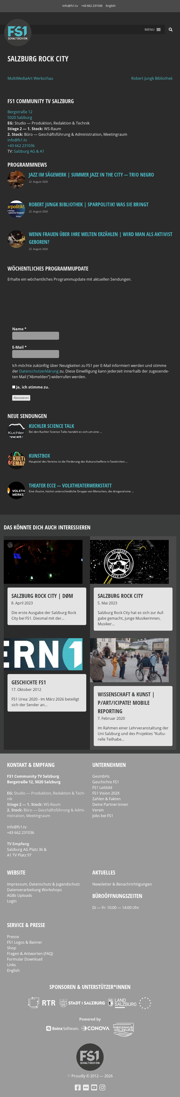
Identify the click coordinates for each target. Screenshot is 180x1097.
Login (12, 901)
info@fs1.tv (70, 6)
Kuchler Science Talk (51, 425)
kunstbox (39, 455)
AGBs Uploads (19, 895)
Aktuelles (103, 872)
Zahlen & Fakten (106, 798)
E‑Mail (19, 347)
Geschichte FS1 (105, 781)
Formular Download (24, 959)
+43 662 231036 (91, 6)
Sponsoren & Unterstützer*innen (90, 987)
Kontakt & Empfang (31, 765)
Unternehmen (109, 765)
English (111, 6)
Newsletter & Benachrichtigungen (122, 884)
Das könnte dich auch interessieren (47, 527)
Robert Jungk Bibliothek (151, 78)
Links (11, 964)
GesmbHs (101, 776)
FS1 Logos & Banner (24, 942)
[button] (149, 29)
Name (19, 329)
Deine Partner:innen (110, 804)
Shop (11, 947)
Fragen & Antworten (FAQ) (30, 953)
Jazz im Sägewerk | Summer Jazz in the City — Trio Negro (91, 174)
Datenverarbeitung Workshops (34, 889)
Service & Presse (26, 925)
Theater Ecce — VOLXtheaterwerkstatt (70, 485)
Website (16, 872)
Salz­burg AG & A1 (29, 151)
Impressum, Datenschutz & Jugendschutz (43, 884)
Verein (98, 810)
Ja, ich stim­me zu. (32, 387)
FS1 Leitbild (102, 787)
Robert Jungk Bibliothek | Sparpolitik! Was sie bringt (89, 204)
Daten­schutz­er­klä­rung (39, 371)
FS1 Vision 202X (106, 793)
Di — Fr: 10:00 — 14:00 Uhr (115, 907)
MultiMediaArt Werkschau (30, 78)
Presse (13, 936)
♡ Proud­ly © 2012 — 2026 (90, 1075)
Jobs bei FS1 (102, 815)
